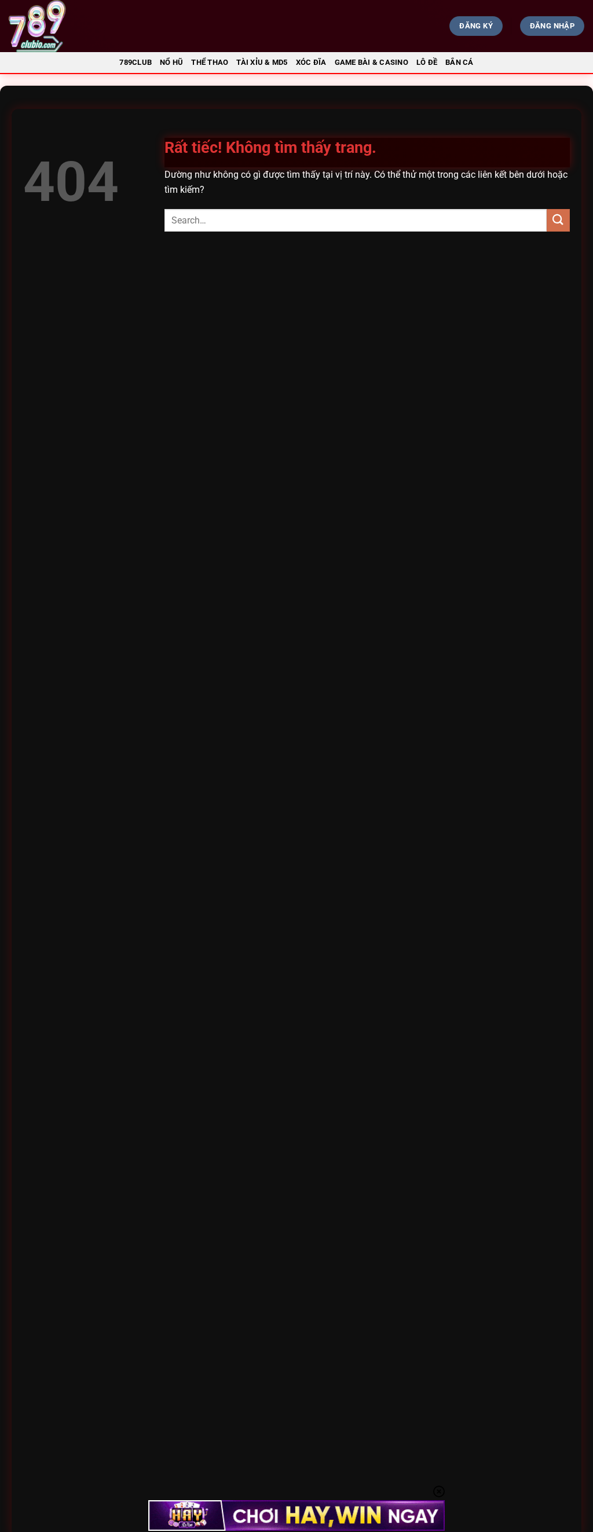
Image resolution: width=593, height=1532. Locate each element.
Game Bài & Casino (371, 62)
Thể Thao (209, 62)
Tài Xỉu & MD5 (261, 62)
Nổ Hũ (171, 62)
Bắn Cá (459, 62)
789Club (135, 62)
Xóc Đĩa (311, 62)
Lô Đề (426, 62)
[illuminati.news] (102, 26)
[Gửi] (558, 220)
